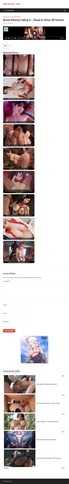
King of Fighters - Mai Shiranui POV (47, 421)
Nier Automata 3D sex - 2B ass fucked (47, 403)
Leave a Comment (7, 23)
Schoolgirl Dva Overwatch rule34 (46, 384)
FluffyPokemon (16, 16)
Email (5, 313)
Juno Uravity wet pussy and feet (46, 439)
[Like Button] (5, 46)
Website (6, 321)
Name (5, 305)
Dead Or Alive (7, 16)
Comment (7, 281)
